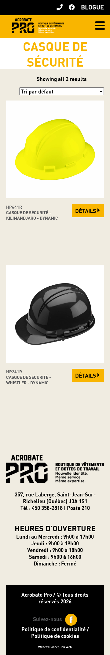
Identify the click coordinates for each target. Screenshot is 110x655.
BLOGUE (92, 7)
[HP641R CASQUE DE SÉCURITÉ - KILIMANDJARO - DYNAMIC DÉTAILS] (55, 196)
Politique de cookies (55, 635)
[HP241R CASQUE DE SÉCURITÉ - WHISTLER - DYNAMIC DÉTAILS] (55, 360)
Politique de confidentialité (53, 629)
